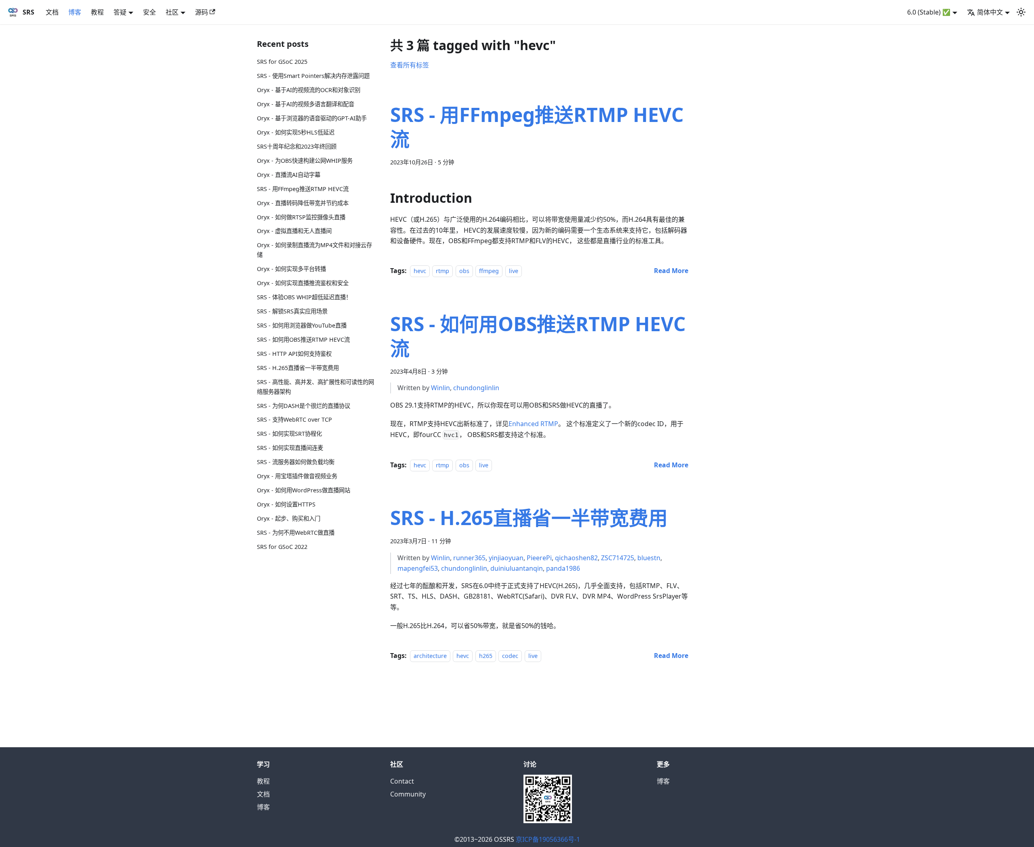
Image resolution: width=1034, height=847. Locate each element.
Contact (402, 781)
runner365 (469, 557)
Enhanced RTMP (533, 423)
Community (408, 794)
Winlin (440, 387)
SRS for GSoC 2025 (282, 61)
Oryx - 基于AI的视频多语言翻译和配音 (305, 104)
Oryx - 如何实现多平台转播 (291, 269)
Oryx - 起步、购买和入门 (288, 518)
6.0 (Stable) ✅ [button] (928, 12)
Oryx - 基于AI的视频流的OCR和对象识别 (308, 90)
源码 (201, 12)
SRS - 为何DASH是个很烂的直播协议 (303, 405)
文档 (52, 12)
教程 (97, 12)
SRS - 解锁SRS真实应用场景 (292, 311)
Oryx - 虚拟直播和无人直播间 (294, 231)
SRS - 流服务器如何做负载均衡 (295, 462)
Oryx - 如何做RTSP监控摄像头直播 (301, 217)
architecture (430, 656)
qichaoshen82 (576, 557)
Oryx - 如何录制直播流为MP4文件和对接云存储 (314, 250)
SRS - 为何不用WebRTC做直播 (295, 532)
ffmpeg (489, 271)
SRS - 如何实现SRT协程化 (289, 433)
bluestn (648, 557)
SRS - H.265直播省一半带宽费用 (298, 368)
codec (510, 656)
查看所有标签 (409, 65)
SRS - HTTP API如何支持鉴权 (294, 353)
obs (464, 271)
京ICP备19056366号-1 (548, 839)
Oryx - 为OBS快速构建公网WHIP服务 (305, 160)
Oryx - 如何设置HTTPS (286, 504)
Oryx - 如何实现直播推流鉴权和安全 (303, 283)
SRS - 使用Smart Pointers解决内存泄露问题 (313, 76)
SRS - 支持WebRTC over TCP (294, 419)
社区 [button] (172, 12)
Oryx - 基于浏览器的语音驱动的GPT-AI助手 (312, 118)
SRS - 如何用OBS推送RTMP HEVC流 (303, 339)
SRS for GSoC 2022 (282, 547)
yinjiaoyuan (506, 557)
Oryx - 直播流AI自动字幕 (288, 175)
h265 (485, 656)
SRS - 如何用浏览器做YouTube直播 (302, 325)
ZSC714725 (617, 557)
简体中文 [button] (990, 12)
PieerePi (539, 557)
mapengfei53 (417, 568)
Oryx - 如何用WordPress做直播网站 (303, 490)
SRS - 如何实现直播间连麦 (290, 448)
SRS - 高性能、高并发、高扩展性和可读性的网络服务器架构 (315, 386)
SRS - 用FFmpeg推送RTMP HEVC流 (303, 189)
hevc (420, 271)
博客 (74, 12)
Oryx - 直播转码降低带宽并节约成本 (303, 203)
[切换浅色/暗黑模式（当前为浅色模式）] (1021, 12)
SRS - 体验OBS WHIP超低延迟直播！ (304, 297)
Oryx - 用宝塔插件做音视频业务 (297, 476)
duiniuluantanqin (516, 568)
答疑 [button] (119, 12)
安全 (149, 12)
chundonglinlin (476, 387)
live (513, 271)
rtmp (442, 271)
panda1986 (563, 568)
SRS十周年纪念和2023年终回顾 (296, 146)
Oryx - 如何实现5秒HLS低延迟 (295, 132)
